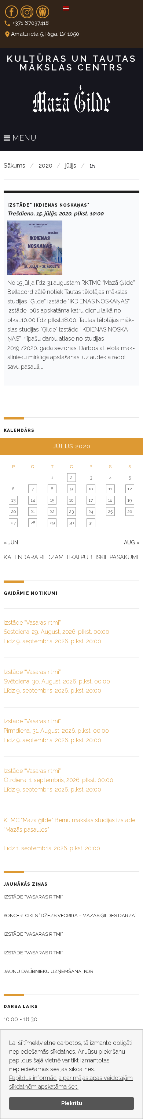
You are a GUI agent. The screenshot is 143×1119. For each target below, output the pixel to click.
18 (110, 500)
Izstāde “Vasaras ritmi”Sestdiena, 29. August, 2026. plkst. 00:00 (56, 632)
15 (52, 500)
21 (32, 511)
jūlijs (70, 165)
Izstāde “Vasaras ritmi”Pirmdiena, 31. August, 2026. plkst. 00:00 (56, 730)
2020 (45, 165)
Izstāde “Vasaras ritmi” (33, 897)
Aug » (131, 542)
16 (71, 500)
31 (91, 522)
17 (91, 500)
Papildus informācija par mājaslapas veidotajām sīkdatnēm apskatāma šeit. (71, 1082)
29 (52, 522)
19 (130, 500)
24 (90, 511)
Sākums (14, 165)
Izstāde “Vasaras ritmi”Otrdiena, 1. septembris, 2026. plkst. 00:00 (58, 780)
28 (32, 522)
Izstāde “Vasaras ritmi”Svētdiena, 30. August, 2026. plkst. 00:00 (57, 681)
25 (110, 511)
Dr (42, 9)
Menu (23, 138)
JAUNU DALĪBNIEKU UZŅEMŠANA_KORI (49, 971)
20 (13, 511)
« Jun (11, 542)
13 (13, 500)
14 (33, 500)
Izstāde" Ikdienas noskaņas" (48, 205)
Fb (11, 9)
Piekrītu (71, 1103)
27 (13, 522)
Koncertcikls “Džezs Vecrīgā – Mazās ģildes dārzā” (70, 915)
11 (110, 488)
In (27, 9)
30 (71, 522)
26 (129, 511)
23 (71, 511)
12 (130, 488)
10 (91, 488)
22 (52, 511)
